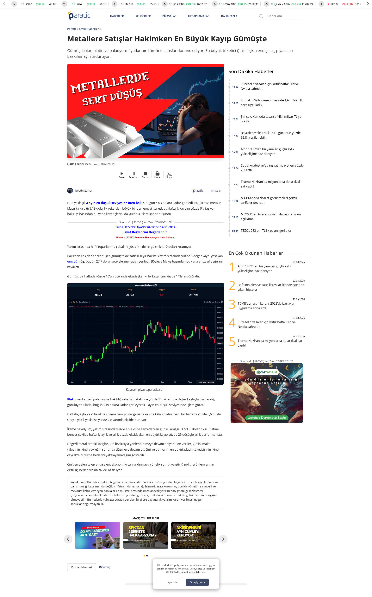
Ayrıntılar (172, 582)
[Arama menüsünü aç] (261, 16)
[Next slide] (368, 4)
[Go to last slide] (68, 539)
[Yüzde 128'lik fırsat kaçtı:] (193, 535)
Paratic (71, 29)
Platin (72, 399)
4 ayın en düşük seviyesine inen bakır (115, 203)
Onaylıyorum (197, 582)
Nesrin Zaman (84, 190)
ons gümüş (75, 261)
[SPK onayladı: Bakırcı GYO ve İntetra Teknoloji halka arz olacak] (145, 535)
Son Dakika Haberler (251, 71)
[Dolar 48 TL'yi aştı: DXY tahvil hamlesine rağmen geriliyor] (97, 535)
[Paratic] (78, 16)
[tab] (144, 555)
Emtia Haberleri (89, 29)
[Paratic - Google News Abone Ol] (207, 192)
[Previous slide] (4, 4)
